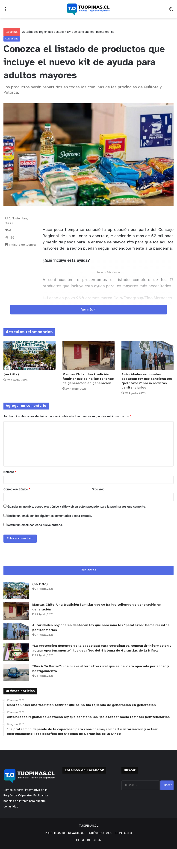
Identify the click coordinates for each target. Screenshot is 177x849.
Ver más (87, 309)
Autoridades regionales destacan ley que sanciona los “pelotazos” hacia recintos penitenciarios (85, 31)
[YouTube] (88, 840)
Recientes (88, 570)
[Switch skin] (171, 11)
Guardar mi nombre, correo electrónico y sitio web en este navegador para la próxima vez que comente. (76, 506)
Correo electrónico (16, 489)
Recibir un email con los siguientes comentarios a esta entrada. (49, 515)
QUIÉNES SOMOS (100, 833)
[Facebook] (77, 840)
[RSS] (99, 840)
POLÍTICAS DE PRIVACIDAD (64, 833)
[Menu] (5, 11)
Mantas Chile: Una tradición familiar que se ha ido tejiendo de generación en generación (88, 379)
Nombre (9, 472)
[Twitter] (83, 840)
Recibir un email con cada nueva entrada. (35, 525)
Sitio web (98, 489)
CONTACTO (123, 833)
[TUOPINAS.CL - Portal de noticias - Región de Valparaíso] (88, 9)
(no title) (11, 374)
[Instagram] (94, 840)
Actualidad (11, 38)
